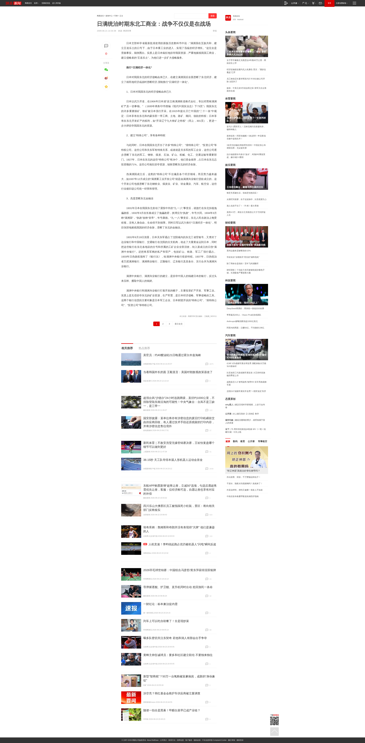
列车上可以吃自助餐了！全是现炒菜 (166, 621)
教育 (242, 441)
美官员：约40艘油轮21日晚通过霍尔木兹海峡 (172, 355)
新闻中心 (109, 16)
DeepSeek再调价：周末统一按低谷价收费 (245, 308)
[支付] (313, 3)
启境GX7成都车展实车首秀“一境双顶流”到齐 (246, 391)
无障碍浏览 (45, 3)
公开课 (251, 441)
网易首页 (28, 3)
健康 (228, 441)
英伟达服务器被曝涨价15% (239, 251)
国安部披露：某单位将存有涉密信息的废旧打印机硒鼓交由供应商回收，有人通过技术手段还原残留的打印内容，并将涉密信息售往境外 (179, 422)
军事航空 (262, 441)
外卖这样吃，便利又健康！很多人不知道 (245, 490)
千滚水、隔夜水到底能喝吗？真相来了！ (245, 483)
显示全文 (179, 324)
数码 (235, 441)
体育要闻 (230, 98)
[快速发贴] (106, 45)
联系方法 (172, 740)
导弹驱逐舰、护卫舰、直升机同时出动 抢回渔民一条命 (178, 587)
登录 (329, 3)
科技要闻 (230, 280)
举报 (215, 31)
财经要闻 (230, 222)
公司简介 (163, 740)
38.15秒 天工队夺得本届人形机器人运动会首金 (173, 459)
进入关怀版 (56, 3)
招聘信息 (180, 740)
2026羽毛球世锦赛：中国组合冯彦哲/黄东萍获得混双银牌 (179, 570)
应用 (35, 3)
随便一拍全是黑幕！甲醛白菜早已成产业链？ (171, 710)
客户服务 (188, 740)
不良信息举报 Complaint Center (214, 740)
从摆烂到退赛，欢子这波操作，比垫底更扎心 (247, 199)
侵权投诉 (240, 740)
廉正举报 (231, 740)
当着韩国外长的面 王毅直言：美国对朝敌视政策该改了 (178, 372)
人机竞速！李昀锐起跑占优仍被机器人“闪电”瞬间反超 (182, 544)
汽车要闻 (230, 335)
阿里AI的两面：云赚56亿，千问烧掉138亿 (245, 328)
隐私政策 (197, 740)
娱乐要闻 (230, 164)
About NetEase (153, 740)
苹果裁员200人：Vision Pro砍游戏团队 (244, 315)
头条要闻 (230, 32)
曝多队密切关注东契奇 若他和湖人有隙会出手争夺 (175, 638)
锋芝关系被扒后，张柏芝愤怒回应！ (243, 193)
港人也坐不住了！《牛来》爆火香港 (243, 206)
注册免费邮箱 (341, 3)
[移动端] (286, 3)
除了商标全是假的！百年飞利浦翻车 (243, 263)
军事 (116, 16)
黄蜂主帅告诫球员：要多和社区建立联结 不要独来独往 (178, 655)
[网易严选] (305, 3)
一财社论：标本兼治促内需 (160, 604)
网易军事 (127, 31)
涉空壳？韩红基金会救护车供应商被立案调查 (171, 693)
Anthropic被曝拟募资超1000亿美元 (242, 321)
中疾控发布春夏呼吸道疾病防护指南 (243, 496)
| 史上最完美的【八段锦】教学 (242, 414)
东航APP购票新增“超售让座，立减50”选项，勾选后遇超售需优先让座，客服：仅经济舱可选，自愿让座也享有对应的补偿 (180, 489)
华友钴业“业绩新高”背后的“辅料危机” (243, 257)
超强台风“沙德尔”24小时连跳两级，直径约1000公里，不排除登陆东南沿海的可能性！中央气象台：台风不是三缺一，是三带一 (179, 401)
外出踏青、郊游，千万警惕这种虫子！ (244, 477)
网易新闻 (236, 16)
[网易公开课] (295, 3)
